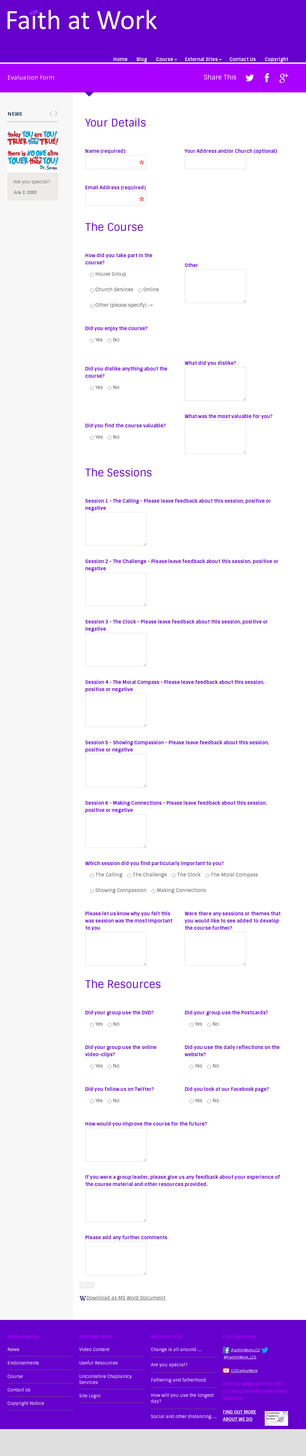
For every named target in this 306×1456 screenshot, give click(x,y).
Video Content (94, 1350)
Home (120, 59)
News (13, 1350)
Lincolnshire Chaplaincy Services (105, 1379)
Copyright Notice (25, 1403)
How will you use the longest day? (182, 1398)
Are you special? (31, 182)
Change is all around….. (176, 1350)
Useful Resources (98, 1363)
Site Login (89, 1396)
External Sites (201, 59)
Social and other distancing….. (183, 1417)
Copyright (276, 59)
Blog (142, 59)
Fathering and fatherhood (178, 1380)
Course (164, 59)
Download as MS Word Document (126, 1298)
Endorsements (23, 1363)
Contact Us (243, 59)
